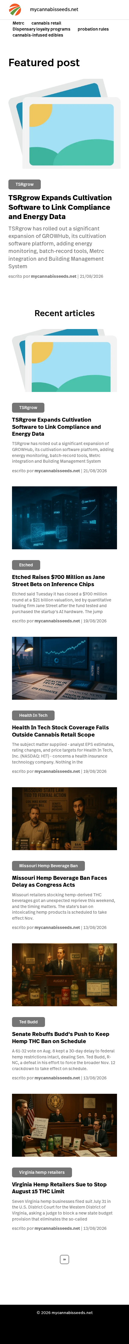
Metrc (18, 23)
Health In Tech (33, 715)
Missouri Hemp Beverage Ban (48, 866)
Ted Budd (28, 1022)
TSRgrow (25, 184)
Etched (26, 565)
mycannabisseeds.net (53, 276)
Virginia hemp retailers (42, 1172)
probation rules (93, 29)
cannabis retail (46, 23)
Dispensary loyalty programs (41, 29)
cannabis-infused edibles (38, 35)
